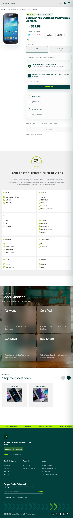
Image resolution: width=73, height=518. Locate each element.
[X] (64, 514)
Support (7, 465)
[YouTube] (53, 514)
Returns (6, 471)
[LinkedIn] (60, 514)
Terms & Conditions (49, 468)
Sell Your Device (29, 468)
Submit (40, 491)
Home (3, 9)
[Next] (69, 378)
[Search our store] (61, 3)
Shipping (7, 474)
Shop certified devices (13, 449)
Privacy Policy (47, 465)
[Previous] (63, 378)
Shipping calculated (31, 134)
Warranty (7, 468)
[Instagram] (56, 514)
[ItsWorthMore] (9, 3)
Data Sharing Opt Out (49, 474)
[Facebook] (67, 514)
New (37, 49)
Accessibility (46, 471)
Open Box (60, 49)
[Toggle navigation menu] (69, 3)
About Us (26, 465)
